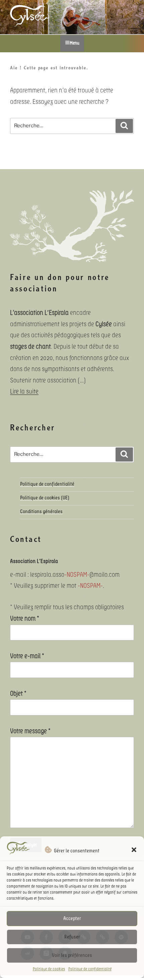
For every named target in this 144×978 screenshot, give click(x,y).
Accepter (72, 918)
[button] (134, 849)
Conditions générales (41, 511)
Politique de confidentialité (90, 969)
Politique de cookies (49, 969)
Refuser (72, 936)
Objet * (18, 693)
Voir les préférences (72, 955)
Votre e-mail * (27, 656)
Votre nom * (24, 618)
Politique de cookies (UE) (44, 497)
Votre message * (30, 731)
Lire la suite (24, 391)
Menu (74, 43)
